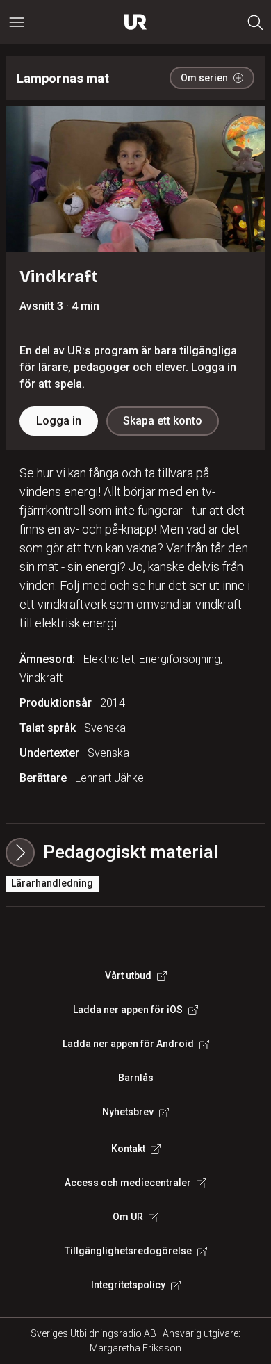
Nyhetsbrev (128, 1111)
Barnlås (136, 1077)
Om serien (204, 77)
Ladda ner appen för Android (128, 1043)
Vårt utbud (128, 975)
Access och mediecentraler (128, 1182)
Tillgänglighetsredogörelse (128, 1250)
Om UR (128, 1216)
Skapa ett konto (162, 420)
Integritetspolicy (128, 1284)
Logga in (58, 420)
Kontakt (128, 1148)
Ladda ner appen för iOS (128, 1009)
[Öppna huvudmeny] (16, 22)
